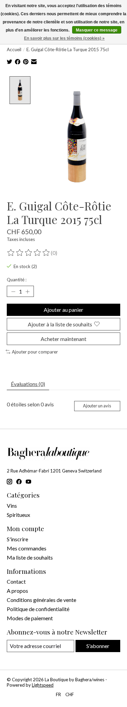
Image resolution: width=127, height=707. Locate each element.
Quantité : (16, 279)
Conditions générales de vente (41, 600)
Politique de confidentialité (38, 609)
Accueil (14, 49)
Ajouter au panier (63, 309)
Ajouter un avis (97, 405)
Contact (16, 581)
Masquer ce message (97, 30)
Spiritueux (18, 514)
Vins (12, 505)
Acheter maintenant (63, 339)
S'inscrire (17, 539)
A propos (17, 590)
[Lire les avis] (29, 253)
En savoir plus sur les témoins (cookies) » (64, 38)
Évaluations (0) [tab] (28, 384)
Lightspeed (43, 685)
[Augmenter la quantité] (27, 291)
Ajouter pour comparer (35, 352)
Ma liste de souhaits (30, 557)
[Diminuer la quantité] (13, 291)
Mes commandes (26, 548)
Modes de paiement (30, 618)
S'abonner (97, 646)
